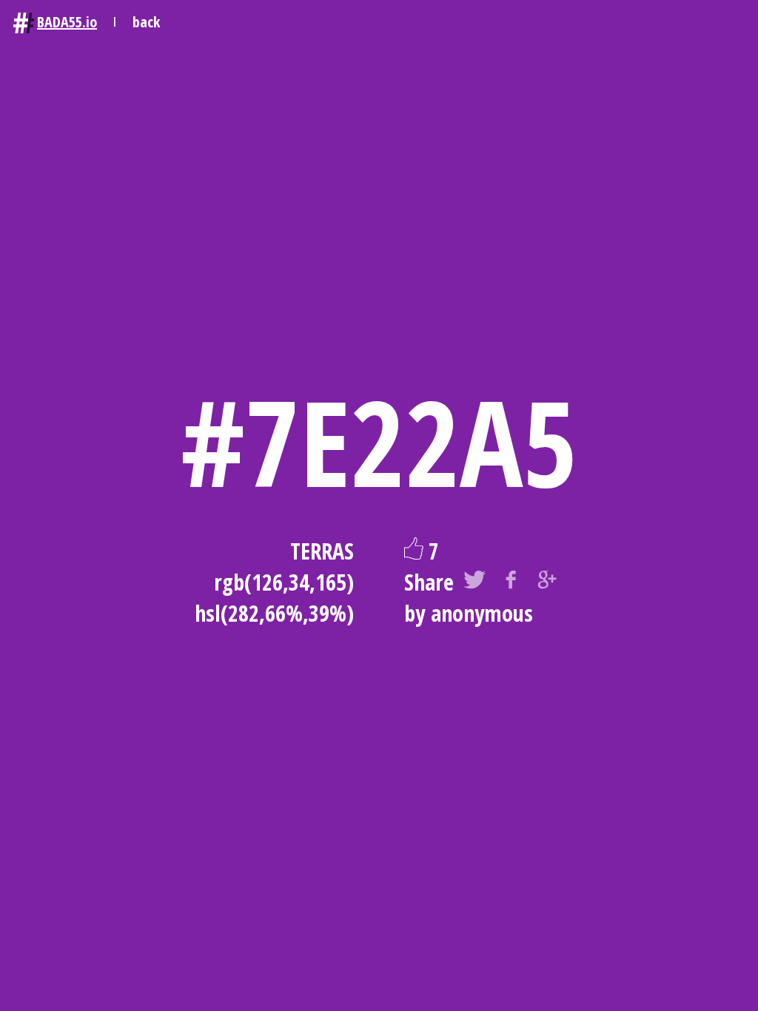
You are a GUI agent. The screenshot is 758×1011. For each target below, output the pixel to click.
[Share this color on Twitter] (474, 582)
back (146, 22)
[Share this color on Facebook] (510, 582)
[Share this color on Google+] (547, 582)
